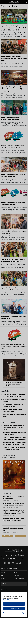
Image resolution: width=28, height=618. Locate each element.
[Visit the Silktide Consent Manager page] (23, 613)
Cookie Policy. (6, 600)
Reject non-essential (14, 608)
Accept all (14, 604)
